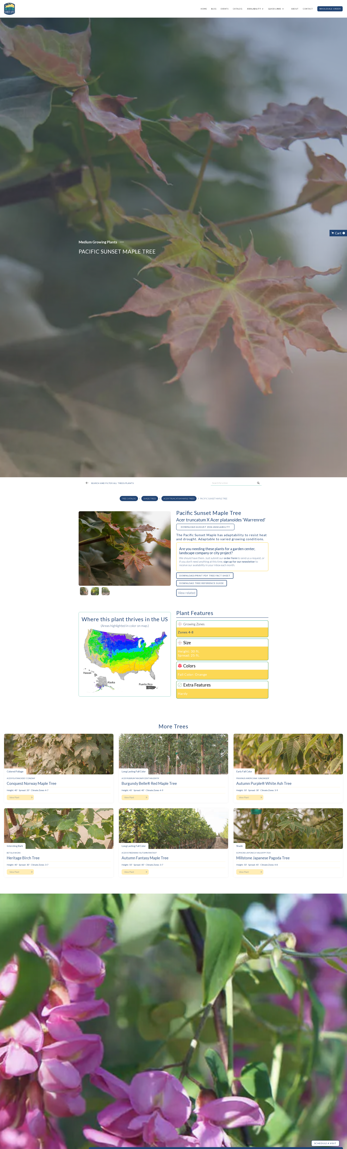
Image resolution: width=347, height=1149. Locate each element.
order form (230, 557)
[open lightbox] (125, 548)
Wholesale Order (330, 9)
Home (204, 9)
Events (225, 9)
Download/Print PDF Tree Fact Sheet (204, 575)
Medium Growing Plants (98, 242)
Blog (214, 9)
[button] (255, 8)
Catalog (237, 9)
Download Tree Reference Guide (201, 583)
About (295, 9)
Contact (308, 9)
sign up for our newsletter (239, 561)
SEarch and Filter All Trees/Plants (112, 483)
